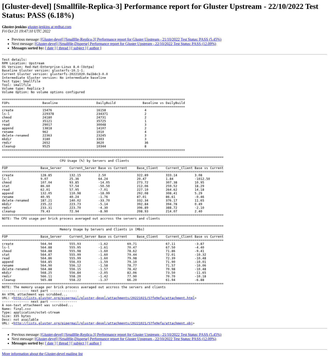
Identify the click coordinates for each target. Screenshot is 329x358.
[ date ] (50, 48)
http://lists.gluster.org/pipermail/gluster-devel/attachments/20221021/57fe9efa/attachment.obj (103, 323)
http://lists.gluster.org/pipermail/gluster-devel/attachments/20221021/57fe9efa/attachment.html (104, 298)
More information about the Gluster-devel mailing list (42, 354)
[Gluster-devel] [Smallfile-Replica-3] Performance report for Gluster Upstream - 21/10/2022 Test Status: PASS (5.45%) (130, 39)
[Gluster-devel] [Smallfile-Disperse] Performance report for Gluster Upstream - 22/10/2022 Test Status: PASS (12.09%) (125, 44)
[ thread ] (63, 48)
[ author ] (94, 48)
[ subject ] (78, 48)
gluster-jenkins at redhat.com (49, 27)
